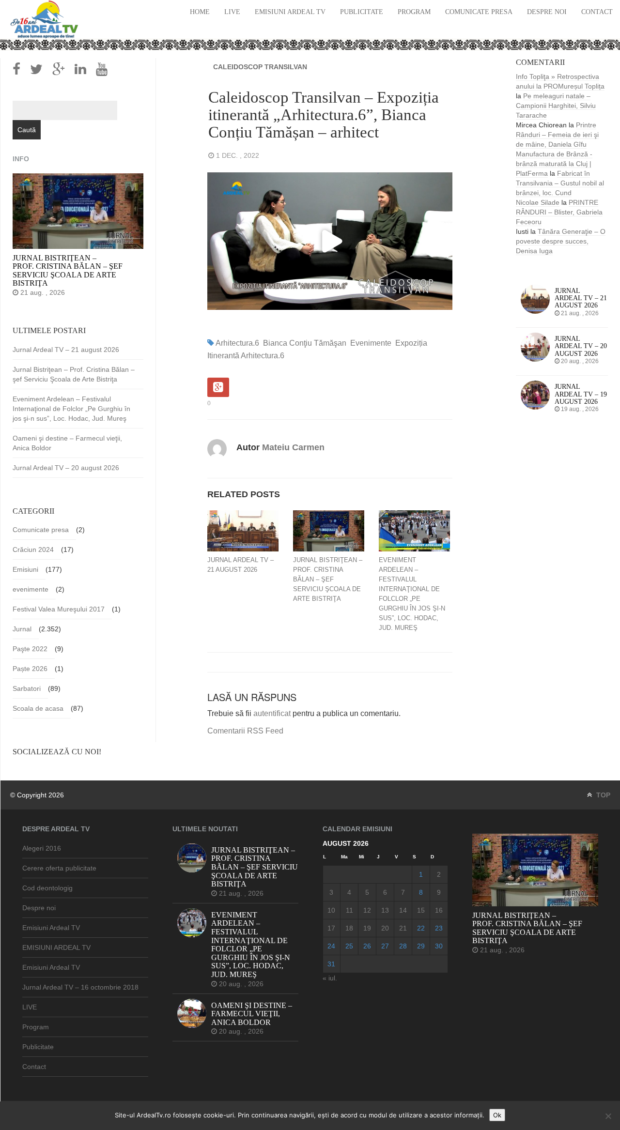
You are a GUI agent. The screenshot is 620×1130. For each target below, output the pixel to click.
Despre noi (547, 11)
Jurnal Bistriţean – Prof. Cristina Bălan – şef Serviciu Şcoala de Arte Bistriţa (327, 579)
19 (367, 928)
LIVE (232, 11)
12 (367, 910)
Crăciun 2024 (33, 549)
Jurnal (22, 629)
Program (414, 11)
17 (331, 928)
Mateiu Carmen (293, 447)
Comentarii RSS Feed (245, 731)
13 (385, 910)
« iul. (330, 978)
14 (403, 910)
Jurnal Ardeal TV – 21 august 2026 (240, 564)
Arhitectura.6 (237, 343)
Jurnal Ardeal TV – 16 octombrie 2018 (80, 987)
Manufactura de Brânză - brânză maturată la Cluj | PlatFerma (554, 163)
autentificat (272, 713)
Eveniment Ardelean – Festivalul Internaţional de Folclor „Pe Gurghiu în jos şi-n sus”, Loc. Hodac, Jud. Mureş (412, 593)
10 (331, 910)
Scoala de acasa (38, 708)
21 (403, 928)
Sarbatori (27, 688)
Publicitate (361, 11)
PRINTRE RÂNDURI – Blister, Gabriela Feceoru (559, 212)
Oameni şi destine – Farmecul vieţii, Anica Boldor (67, 443)
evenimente (370, 343)
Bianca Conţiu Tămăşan (304, 343)
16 (439, 910)
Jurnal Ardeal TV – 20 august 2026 (66, 468)
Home (200, 11)
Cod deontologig (47, 888)
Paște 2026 (30, 668)
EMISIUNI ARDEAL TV (56, 947)
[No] (608, 1116)
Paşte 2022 (30, 649)
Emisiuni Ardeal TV (290, 11)
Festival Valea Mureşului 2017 (59, 609)
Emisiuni (25, 569)
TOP (602, 795)
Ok (497, 1115)
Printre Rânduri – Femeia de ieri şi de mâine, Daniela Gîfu (557, 134)
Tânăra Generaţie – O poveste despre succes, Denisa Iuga (560, 241)
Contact (597, 11)
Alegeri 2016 (41, 848)
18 (349, 928)
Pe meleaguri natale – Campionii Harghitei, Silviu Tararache (556, 105)
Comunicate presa (478, 11)
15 (421, 910)
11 (349, 910)
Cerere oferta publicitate (59, 868)
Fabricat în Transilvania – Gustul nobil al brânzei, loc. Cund (560, 183)
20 (385, 928)
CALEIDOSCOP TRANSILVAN (260, 67)
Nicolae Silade (537, 202)
